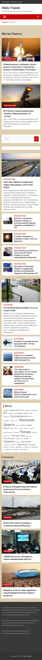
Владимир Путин (21, 413)
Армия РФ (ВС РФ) (17, 410)
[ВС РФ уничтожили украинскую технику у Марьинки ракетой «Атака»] (21, 96)
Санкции (28, 436)
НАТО (16, 428)
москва (18, 447)
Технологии (19, 438)
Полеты (34, 432)
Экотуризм (6, 445)
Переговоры (7, 432)
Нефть (20, 428)
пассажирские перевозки (11, 449)
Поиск (36, 138)
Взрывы (11, 413)
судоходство (24, 449)
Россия (15, 435)
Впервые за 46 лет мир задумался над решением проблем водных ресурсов (19, 593)
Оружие (25, 428)
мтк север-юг (26, 447)
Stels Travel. (11, 8)
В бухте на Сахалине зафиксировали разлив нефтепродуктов (24, 357)
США (22, 435)
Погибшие (16, 432)
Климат (29, 425)
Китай (22, 425)
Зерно (17, 425)
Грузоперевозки (19, 416)
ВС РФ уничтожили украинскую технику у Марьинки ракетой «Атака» (18, 113)
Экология (26, 441)
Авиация (6, 410)
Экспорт (13, 445)
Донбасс (6, 420)
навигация (34, 447)
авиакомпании (22, 445)
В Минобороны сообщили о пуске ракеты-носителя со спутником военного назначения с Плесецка (19, 67)
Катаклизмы (8, 305)
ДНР (30, 416)
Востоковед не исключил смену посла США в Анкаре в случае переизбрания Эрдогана (26, 253)
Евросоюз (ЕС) (14, 420)
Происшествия (10, 59)
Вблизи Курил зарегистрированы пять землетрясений (25, 394)
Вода (30, 413)
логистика (12, 447)
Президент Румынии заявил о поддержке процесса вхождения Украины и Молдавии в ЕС (26, 269)
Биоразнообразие (31, 410)
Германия (6, 416)
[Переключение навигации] (5, 16)
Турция (26, 438)
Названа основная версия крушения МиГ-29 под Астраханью (26, 343)
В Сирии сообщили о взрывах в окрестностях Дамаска (25, 238)
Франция (17, 442)
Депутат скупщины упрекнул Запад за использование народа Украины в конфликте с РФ (25, 223)
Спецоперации (9, 438)
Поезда (25, 432)
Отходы (31, 428)
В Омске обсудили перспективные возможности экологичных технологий (20, 489)
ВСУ (5, 413)
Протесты (6, 436)
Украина (8, 441)
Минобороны (8, 428)
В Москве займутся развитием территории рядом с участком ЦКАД (18, 185)
